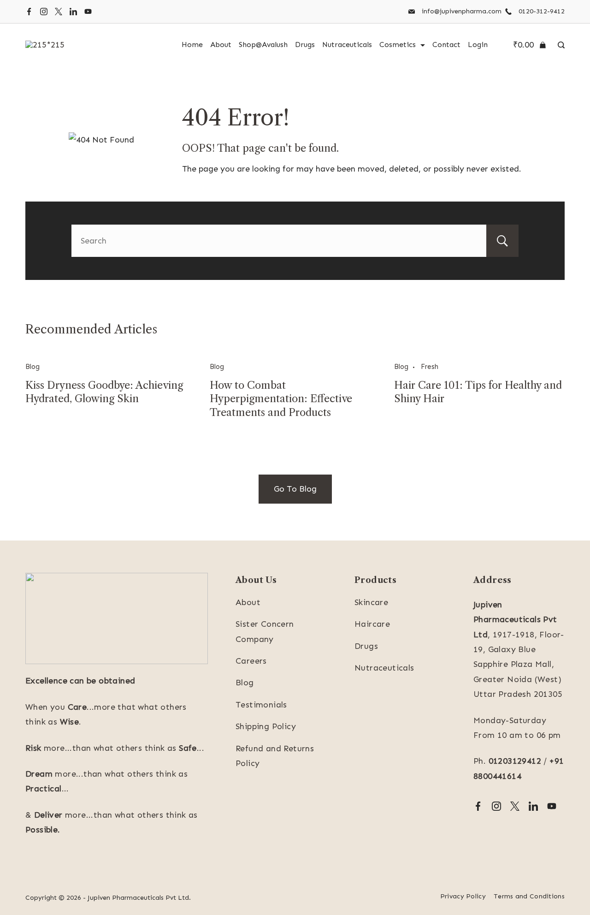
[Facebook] (29, 11)
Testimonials (261, 705)
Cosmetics (397, 44)
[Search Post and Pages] (559, 45)
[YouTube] (88, 11)
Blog (32, 366)
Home (192, 44)
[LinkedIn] (73, 11)
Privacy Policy (463, 896)
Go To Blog (295, 489)
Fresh (429, 366)
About (220, 44)
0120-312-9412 (542, 11)
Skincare (371, 602)
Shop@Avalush (263, 44)
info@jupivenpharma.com (462, 11)
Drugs (305, 44)
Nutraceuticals (347, 44)
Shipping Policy (266, 726)
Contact (446, 44)
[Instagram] (43, 11)
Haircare (372, 624)
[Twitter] (58, 11)
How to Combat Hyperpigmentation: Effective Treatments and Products (281, 399)
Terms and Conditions (529, 896)
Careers (251, 661)
